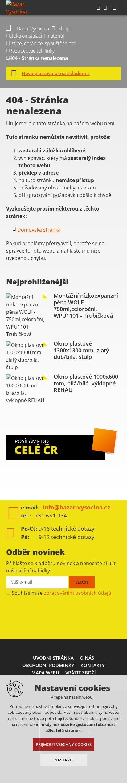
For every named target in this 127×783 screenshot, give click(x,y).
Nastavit (63, 760)
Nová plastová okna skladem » (56, 73)
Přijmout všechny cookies (64, 744)
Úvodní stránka (53, 658)
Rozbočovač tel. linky (32, 50)
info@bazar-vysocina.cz (76, 507)
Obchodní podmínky (48, 665)
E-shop (62, 28)
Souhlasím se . (62, 592)
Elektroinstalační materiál (36, 35)
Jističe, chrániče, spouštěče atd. (43, 43)
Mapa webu (45, 673)
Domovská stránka (39, 229)
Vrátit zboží (80, 673)
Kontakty (92, 665)
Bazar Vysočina (33, 28)
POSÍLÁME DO (36, 447)
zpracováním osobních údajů (77, 592)
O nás (87, 658)
